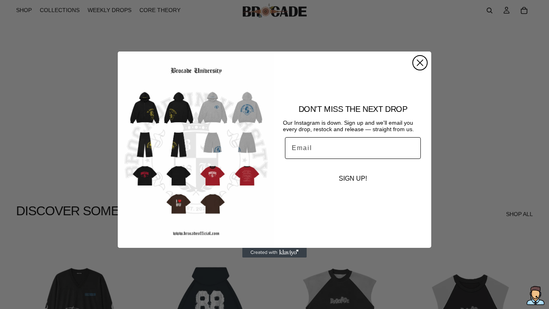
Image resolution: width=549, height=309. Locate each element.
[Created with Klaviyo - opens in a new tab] (274, 253)
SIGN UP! (353, 178)
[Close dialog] (420, 63)
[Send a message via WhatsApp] (535, 295)
